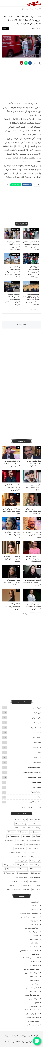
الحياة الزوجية (35, 924)
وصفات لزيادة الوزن (35, 802)
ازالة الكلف (22, 832)
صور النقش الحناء (33, 984)
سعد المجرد (10, 869)
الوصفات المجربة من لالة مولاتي (29, 950)
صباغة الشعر (35, 877)
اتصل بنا (7, 1035)
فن (24, 881)
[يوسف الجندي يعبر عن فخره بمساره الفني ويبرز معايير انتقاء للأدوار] (32, 499)
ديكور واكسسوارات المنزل (31, 969)
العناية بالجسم (37, 762)
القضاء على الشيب (33, 840)
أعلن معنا (15, 1035)
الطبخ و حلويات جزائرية (31, 928)
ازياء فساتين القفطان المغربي (32, 772)
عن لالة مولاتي (33, 1035)
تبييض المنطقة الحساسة (17, 853)
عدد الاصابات (35, 881)
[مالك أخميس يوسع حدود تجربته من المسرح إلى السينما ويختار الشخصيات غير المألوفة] (32, 547)
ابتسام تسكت (34, 824)
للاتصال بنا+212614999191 (31, 807)
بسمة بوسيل (17, 844)
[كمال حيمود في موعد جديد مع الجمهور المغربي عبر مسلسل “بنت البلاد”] (32, 476)
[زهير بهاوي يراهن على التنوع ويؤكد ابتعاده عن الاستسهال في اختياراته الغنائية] (32, 595)
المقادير (20, 840)
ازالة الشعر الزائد (34, 828)
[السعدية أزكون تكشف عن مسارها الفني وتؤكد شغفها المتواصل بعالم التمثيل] (32, 571)
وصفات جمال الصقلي (32, 1017)
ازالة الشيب (20, 828)
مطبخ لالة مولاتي (34, 999)
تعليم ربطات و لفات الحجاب (30, 958)
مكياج (37, 1002)
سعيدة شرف (22, 873)
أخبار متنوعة (37, 713)
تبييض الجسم (34, 853)
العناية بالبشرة (36, 723)
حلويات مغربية (37, 742)
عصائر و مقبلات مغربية (34, 777)
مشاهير (36, 890)
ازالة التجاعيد (20, 824)
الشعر (36, 836)
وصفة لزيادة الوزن (13, 890)
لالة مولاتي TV (37, 737)
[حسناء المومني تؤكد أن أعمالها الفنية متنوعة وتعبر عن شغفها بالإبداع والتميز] (11, 571)
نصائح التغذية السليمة (32, 1010)
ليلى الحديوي (13, 885)
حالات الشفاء (35, 869)
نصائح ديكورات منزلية (32, 1013)
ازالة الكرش (35, 832)
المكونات (9, 840)
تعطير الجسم (21, 857)
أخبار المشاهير (36, 747)
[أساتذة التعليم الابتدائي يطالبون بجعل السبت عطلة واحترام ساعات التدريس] (31, 233)
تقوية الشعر (35, 861)
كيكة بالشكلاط (26, 885)
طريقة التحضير (21, 877)
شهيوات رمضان (36, 787)
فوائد (15, 881)
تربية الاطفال (35, 954)
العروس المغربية (34, 932)
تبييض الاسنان (34, 848)
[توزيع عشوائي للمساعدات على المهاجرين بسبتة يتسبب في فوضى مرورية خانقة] (31, 258)
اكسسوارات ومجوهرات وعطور (30, 917)
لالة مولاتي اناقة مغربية (34, 767)
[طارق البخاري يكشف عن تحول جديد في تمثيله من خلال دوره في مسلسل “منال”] (11, 452)
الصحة (39, 752)
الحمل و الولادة (34, 920)
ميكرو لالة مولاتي (36, 718)
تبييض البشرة (20, 848)
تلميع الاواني (21, 865)
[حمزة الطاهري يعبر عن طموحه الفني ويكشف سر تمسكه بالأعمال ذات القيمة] (32, 452)
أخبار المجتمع (5, 28)
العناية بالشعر (37, 732)
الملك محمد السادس (32, 844)
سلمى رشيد (9, 873)
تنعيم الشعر (8, 865)
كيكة (37, 885)
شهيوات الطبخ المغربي (34, 728)
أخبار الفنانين (35, 820)
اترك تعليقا (20, 324)
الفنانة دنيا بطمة (13, 836)
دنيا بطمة (22, 869)
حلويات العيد (37, 797)
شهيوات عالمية (36, 782)
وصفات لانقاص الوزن (35, 792)
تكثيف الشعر (35, 865)
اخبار (39, 447)
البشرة (11, 832)
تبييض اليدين (34, 857)
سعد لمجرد (35, 873)
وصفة (26, 890)
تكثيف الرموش (21, 861)
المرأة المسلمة (34, 947)
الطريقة (26, 836)
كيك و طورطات (36, 757)
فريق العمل (23, 1035)
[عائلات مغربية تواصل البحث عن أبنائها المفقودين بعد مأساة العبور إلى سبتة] (12, 233)
